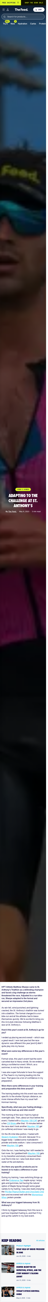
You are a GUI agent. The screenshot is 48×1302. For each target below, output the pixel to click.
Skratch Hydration (10, 1137)
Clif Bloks (11, 1123)
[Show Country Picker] (18, 2)
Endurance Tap (16, 1180)
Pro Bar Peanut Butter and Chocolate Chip (24, 1191)
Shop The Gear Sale (27, 3)
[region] (23, 2)
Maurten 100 (33, 1126)
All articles (40, 1240)
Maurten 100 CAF (29, 1120)
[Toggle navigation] (4, 10)
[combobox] (23, 16)
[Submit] (4, 16)
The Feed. (12, 511)
